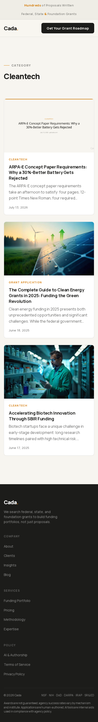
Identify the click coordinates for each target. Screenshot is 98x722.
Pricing (9, 610)
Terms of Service (17, 664)
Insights (10, 565)
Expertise (11, 629)
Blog (7, 574)
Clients (9, 555)
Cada (11, 28)
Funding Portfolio (17, 600)
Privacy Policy (14, 674)
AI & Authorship (15, 655)
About (8, 546)
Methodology (14, 619)
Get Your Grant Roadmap (68, 28)
